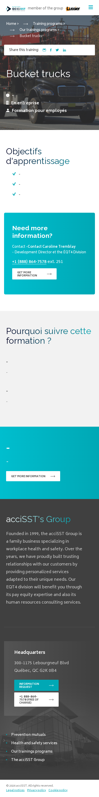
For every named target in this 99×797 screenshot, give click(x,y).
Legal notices (15, 790)
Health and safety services (34, 743)
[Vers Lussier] (73, 9)
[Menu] (91, 7)
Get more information (27, 274)
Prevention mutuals (28, 735)
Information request (29, 686)
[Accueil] (15, 9)
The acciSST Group (28, 760)
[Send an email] (44, 50)
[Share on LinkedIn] (64, 50)
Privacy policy (36, 790)
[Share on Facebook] (51, 50)
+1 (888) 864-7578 (29, 261)
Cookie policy (58, 790)
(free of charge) (29, 699)
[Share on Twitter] (57, 50)
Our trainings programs (32, 752)
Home (11, 24)
